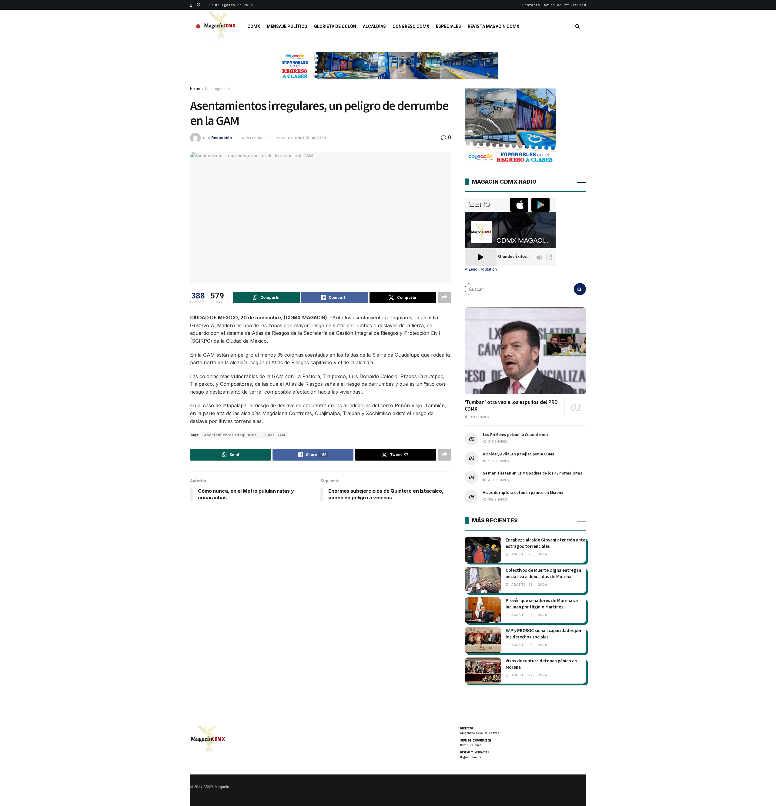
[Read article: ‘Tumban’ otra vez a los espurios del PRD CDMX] (525, 350)
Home (195, 89)
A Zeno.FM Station (481, 269)
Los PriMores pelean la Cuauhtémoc (516, 434)
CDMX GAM (274, 435)
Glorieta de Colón (335, 26)
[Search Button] (577, 26)
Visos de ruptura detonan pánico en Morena (523, 492)
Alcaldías (374, 26)
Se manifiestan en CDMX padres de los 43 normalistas (532, 473)
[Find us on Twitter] (198, 5)
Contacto (531, 5)
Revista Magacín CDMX (493, 26)
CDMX (253, 26)
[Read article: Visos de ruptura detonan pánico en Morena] (483, 671)
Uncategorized (217, 89)
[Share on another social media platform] (444, 297)
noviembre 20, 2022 (263, 138)
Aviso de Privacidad (565, 5)
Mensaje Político (287, 26)
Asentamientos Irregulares (230, 435)
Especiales (448, 26)
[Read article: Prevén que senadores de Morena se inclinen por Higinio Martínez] (483, 610)
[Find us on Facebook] (191, 5)
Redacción (221, 137)
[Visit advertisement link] (388, 70)
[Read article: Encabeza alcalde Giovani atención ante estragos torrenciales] (483, 550)
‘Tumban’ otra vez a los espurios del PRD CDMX (511, 405)
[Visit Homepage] (220, 26)
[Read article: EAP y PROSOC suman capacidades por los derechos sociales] (483, 640)
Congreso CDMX (411, 26)
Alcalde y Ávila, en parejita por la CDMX (518, 454)
